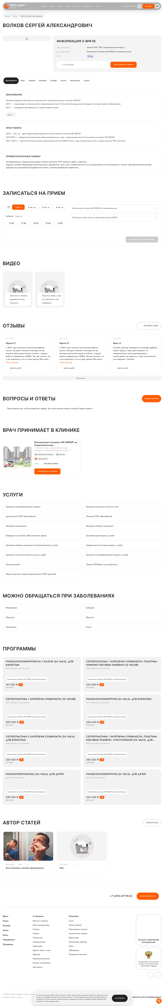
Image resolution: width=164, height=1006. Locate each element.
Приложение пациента (78, 942)
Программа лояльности (78, 954)
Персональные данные (78, 929)
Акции (67, 6)
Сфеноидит (11, 627)
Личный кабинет (75, 925)
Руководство (37, 937)
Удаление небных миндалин (99, 525)
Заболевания (74, 950)
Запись (148, 6)
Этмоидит (10, 617)
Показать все (152, 822)
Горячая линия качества (78, 933)
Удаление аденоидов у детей (100, 535)
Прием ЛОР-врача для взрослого (102, 564)
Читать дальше (12, 362)
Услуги (52, 6)
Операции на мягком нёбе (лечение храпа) (26, 535)
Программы (75, 81)
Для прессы (38, 967)
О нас (99, 6)
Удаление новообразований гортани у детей (107, 554)
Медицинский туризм (41, 958)
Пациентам (87, 6)
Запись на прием (148, 896)
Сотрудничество (39, 942)
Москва (13, 7)
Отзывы (53, 81)
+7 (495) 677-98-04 (128, 6)
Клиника (43, 81)
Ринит (88, 627)
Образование (11, 81)
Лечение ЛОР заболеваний (99, 516)
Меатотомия (11, 607)
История (36, 929)
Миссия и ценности (40, 921)
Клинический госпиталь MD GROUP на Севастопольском (55, 444)
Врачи (44, 6)
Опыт (22, 81)
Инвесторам (37, 946)
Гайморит (90, 607)
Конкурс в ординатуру (41, 963)
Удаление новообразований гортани (23, 506)
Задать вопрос (151, 398)
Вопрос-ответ (74, 937)
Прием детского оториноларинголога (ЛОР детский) (31, 574)
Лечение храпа (13, 564)
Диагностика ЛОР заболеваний (21, 516)
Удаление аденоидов (16, 525)
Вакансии (36, 954)
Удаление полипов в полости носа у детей (26, 554)
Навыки (32, 81)
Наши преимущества (41, 925)
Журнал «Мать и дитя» (42, 950)
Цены (60, 6)
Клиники (76, 6)
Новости (36, 933)
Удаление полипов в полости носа (102, 506)
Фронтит (90, 617)
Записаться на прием (124, 65)
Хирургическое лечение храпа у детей (104, 545)
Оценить (154, 966)
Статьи (86, 81)
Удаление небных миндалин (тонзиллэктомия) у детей (32, 545)
